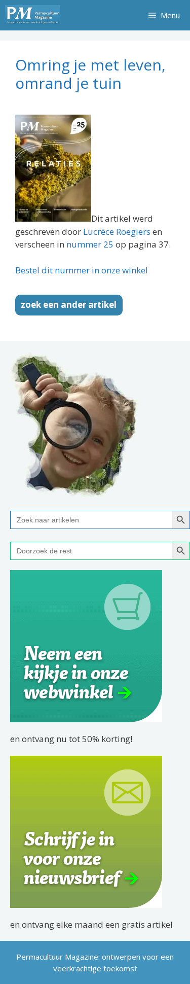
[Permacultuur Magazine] (32, 15)
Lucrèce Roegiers (116, 231)
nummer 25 (89, 244)
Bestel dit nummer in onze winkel (81, 270)
